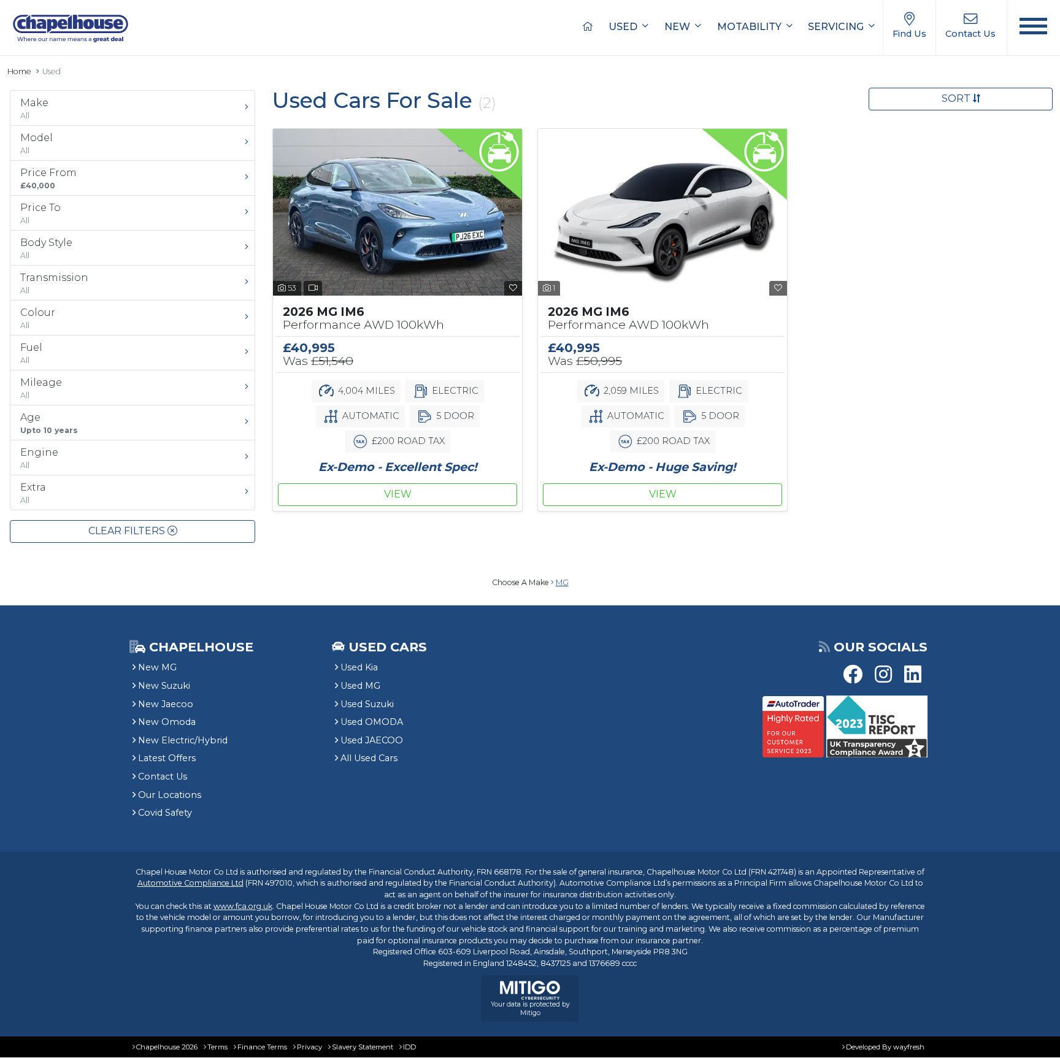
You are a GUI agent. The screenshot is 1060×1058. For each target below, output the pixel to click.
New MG (157, 667)
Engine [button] (39, 458)
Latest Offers (167, 758)
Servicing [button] (837, 27)
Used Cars (387, 646)
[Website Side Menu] (1033, 28)
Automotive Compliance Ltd (190, 882)
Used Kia (359, 667)
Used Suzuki (367, 704)
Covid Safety (165, 812)
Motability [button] (750, 27)
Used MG (360, 685)
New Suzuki (164, 685)
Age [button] (49, 423)
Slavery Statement (362, 1047)
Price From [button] (48, 178)
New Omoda (167, 721)
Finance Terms (262, 1047)
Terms (217, 1047)
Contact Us (162, 776)
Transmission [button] (54, 283)
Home (19, 71)
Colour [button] (37, 318)
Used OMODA (371, 721)
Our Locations (169, 794)
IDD (409, 1047)
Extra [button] (33, 493)
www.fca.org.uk (242, 906)
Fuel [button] (31, 353)
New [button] (678, 27)
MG (562, 582)
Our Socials (881, 646)
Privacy (309, 1047)
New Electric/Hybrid (183, 740)
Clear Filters (127, 531)
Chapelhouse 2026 (167, 1047)
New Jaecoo (165, 704)
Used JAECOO (371, 740)
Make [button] (34, 108)
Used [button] (624, 27)
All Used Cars (369, 758)
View (398, 494)
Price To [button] (40, 213)
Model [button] (36, 143)
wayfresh (908, 1047)
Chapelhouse (199, 646)
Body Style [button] (46, 248)
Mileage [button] (41, 388)
